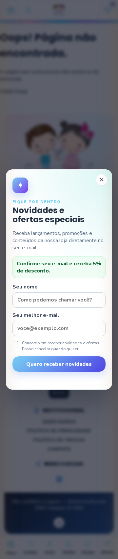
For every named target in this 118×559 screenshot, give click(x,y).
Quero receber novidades (59, 364)
